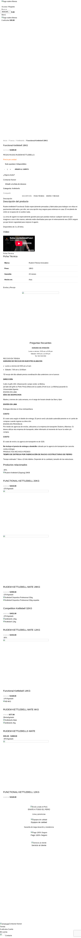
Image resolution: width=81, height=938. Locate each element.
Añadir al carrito (22, 169)
